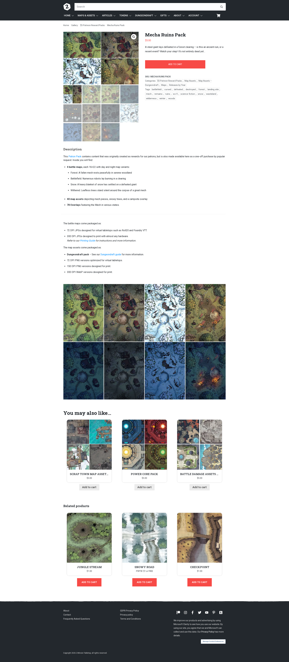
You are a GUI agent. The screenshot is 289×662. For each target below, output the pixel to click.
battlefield (157, 89)
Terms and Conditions (130, 619)
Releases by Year (177, 85)
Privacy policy (126, 615)
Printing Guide (87, 240)
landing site (213, 89)
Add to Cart (144, 582)
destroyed (191, 89)
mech (149, 94)
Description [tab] (72, 149)
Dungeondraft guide (110, 254)
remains (158, 94)
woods (171, 98)
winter (162, 98)
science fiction (187, 94)
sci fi (175, 94)
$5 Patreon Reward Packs (169, 81)
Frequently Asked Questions (76, 619)
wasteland (211, 94)
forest (202, 89)
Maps (163, 85)
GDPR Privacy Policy (129, 610)
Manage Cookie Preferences (213, 641)
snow (200, 94)
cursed (167, 89)
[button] (133, 36)
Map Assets (190, 81)
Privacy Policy (207, 632)
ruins (167, 94)
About (66, 610)
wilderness (151, 98)
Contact (67, 615)
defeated (178, 89)
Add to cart (175, 64)
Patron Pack (74, 156)
